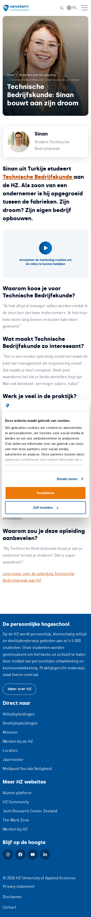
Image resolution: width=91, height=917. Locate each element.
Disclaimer (12, 897)
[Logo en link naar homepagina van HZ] (16, 8)
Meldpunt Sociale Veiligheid (27, 769)
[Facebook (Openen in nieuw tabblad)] (20, 854)
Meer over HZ (19, 689)
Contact (9, 907)
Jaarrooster (13, 760)
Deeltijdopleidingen (20, 723)
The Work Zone (16, 820)
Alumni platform (17, 793)
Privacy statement (18, 887)
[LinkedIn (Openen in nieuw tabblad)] (45, 854)
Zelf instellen (43, 507)
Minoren (10, 732)
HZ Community (16, 802)
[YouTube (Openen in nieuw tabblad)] (32, 854)
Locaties (10, 751)
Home (11, 75)
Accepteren (45, 493)
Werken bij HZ (15, 829)
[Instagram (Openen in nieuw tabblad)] (8, 854)
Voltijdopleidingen (19, 714)
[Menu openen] (84, 8)
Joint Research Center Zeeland (30, 811)
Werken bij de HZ (18, 742)
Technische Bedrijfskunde (38, 176)
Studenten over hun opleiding (37, 75)
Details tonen (67, 479)
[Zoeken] (62, 8)
